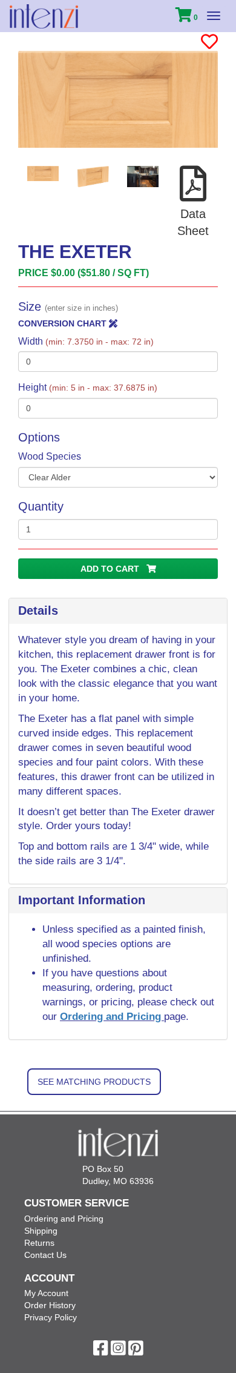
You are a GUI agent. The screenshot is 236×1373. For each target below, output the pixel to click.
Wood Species (49, 456)
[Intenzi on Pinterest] (135, 1351)
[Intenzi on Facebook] (100, 1351)
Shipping (40, 1231)
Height (87, 387)
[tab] (118, 611)
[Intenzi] (44, 16)
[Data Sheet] (193, 197)
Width (86, 341)
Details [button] (38, 610)
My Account (46, 1293)
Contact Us (45, 1255)
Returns (39, 1243)
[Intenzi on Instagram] (118, 1351)
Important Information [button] (81, 900)
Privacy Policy (50, 1317)
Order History (50, 1305)
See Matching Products (94, 1082)
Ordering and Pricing (112, 1016)
